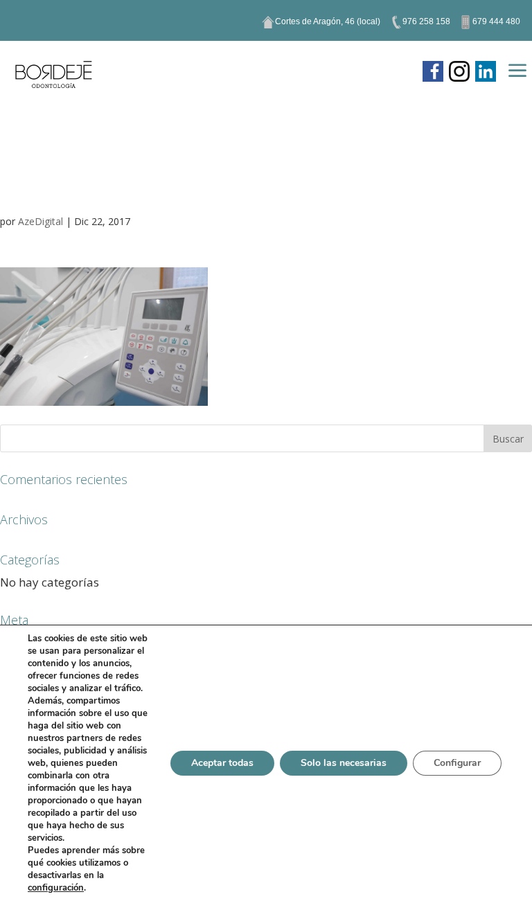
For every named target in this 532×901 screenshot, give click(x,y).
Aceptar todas (222, 762)
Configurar (457, 762)
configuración (56, 888)
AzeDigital (40, 221)
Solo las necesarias (344, 762)
